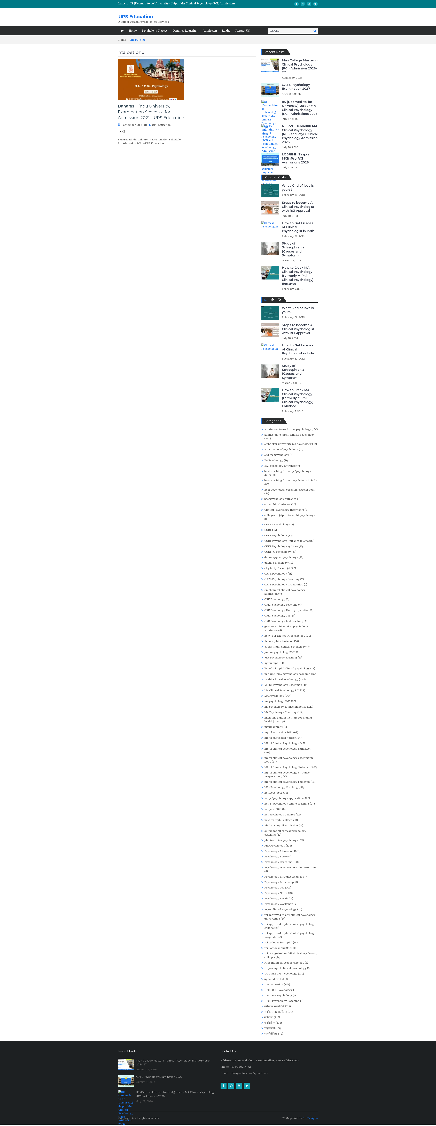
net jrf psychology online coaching (286, 803)
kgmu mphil (272, 663)
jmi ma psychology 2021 (279, 652)
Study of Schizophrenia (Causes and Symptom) (293, 249)
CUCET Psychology (276, 524)
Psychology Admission (278, 851)
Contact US (242, 30)
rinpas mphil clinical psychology (285, 968)
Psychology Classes (155, 30)
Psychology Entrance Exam (281, 876)
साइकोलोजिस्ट (270, 1033)
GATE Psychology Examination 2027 (296, 87)
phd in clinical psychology (281, 840)
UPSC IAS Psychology (278, 995)
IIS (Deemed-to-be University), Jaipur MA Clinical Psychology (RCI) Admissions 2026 (299, 108)
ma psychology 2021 (277, 701)
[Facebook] (296, 4)
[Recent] (272, 299)
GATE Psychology (275, 573)
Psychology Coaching (278, 862)
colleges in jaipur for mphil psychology (289, 515)
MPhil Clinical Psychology (281, 743)
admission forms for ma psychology (287, 429)
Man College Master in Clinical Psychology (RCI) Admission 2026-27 (300, 66)
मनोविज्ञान (268, 1017)
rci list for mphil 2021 (278, 948)
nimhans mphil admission (281, 825)
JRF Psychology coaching (280, 657)
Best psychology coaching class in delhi (289, 489)
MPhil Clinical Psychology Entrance (287, 767)
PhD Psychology (274, 845)
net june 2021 (273, 809)
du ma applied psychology (281, 557)
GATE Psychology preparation (283, 584)
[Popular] (265, 299)
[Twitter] (315, 4)
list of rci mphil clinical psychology (287, 668)
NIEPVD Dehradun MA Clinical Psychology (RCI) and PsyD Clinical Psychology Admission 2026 (300, 134)
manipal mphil (273, 726)
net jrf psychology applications (284, 798)
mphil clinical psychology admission (287, 748)
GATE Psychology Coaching (282, 579)
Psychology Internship (279, 882)
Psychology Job (274, 887)
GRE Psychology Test (277, 615)
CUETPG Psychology (277, 551)
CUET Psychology (275, 535)
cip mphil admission (277, 504)
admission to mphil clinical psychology (289, 434)
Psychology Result (276, 898)
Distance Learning (185, 30)
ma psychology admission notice (285, 706)
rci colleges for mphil (278, 942)
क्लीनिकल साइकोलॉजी (274, 1006)
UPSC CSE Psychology (278, 990)
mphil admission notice (279, 737)
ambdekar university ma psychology (288, 444)
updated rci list (274, 979)
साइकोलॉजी (269, 1028)
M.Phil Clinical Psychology (281, 679)
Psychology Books (276, 856)
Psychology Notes (275, 893)
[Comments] (279, 299)
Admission (210, 30)
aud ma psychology (276, 454)
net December (273, 792)
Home (133, 30)
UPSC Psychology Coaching (281, 1000)
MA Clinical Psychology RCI (281, 690)
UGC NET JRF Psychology (280, 973)
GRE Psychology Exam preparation (286, 610)
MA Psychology (274, 695)
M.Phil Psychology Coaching (282, 684)
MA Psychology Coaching (280, 712)
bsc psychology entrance (280, 498)
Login (226, 30)
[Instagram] (303, 4)
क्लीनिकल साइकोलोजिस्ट (275, 1011)
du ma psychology (276, 562)
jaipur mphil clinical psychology (285, 646)
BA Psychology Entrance (280, 465)
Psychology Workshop (278, 904)
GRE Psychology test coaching (283, 621)
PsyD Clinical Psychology (280, 909)
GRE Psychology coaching (281, 604)
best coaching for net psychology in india (290, 480)
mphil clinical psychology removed (287, 781)
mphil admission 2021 (278, 732)
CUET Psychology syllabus (281, 546)
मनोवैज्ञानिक (269, 1022)
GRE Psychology (274, 599)
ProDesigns (310, 1118)
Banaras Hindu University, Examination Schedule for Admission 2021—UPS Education (151, 112)
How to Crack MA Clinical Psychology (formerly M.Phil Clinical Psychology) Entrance (297, 276)
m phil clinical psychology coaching (287, 674)
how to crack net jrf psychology (284, 635)
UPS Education (135, 16)
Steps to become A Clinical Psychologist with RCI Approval (298, 207)
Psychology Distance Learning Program (290, 867)
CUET (267, 530)
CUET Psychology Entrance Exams (286, 540)
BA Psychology (273, 460)
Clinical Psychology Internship (284, 509)
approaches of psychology (281, 449)
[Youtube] (309, 4)
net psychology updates (279, 814)
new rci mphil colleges (279, 820)
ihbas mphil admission (278, 641)
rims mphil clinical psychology (284, 962)
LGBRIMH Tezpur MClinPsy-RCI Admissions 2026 (295, 158)
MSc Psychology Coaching (281, 787)
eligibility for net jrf (277, 568)
